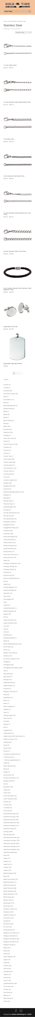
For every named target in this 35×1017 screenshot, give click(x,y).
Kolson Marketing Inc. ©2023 (21, 1014)
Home (5, 21)
